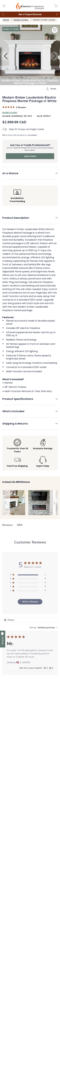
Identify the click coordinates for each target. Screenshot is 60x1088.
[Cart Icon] (56, 6)
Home (6, 19)
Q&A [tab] (20, 525)
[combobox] (44, 627)
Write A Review (30, 601)
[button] (30, 175)
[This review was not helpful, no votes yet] (50, 668)
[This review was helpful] (45, 668)
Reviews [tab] (7, 525)
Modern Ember (21, 19)
